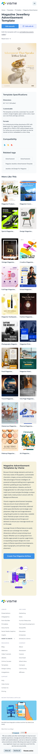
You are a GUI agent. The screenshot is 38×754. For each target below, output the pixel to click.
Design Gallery (6, 668)
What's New (23, 661)
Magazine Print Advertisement (25, 344)
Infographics (5, 617)
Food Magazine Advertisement (7, 371)
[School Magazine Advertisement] (28, 276)
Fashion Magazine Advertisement (26, 317)
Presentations (5, 613)
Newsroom (22, 650)
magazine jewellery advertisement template (19, 164)
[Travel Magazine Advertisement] (10, 385)
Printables (4, 624)
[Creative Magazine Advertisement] (28, 249)
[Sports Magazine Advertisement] (10, 218)
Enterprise (22, 635)
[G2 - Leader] (23, 732)
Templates (4, 665)
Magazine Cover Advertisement (25, 204)
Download (22, 657)
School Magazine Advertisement (25, 289)
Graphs (3, 635)
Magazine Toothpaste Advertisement (9, 317)
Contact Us (4, 687)
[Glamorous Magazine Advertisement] (10, 413)
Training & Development (27, 624)
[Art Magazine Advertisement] (28, 440)
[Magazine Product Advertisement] (10, 191)
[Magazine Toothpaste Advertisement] (10, 303)
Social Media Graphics (8, 631)
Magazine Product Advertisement (8, 204)
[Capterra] (16, 732)
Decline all (17, 750)
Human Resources (25, 620)
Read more (5, 38)
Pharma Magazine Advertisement (26, 426)
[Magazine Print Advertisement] (28, 331)
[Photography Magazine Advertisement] (10, 331)
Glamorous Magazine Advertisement (9, 426)
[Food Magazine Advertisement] (10, 358)
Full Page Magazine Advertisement (8, 289)
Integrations (5, 672)
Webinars (4, 650)
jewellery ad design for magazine (16, 168)
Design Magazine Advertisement (26, 231)
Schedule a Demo (24, 638)
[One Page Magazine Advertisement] (28, 385)
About (21, 647)
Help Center (5, 684)
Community (23, 668)
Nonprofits (22, 627)
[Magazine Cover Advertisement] (28, 191)
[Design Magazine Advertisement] (28, 218)
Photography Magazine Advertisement (10, 344)
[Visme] (9, 3)
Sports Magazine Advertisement (7, 231)
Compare (22, 665)
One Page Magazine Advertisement (27, 399)
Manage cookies (28, 750)
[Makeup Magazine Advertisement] (10, 440)
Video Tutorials (6, 654)
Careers (21, 654)
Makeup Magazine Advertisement (8, 453)
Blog (2, 647)
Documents (5, 627)
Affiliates (21, 672)
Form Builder (5, 620)
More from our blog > (7, 729)
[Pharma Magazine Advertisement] (28, 413)
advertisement (10, 159)
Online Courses (6, 661)
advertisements (25, 159)
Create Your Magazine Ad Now (19, 556)
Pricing (3, 691)
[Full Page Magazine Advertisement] (10, 276)
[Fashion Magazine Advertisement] (28, 303)
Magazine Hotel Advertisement (25, 371)
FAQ (2, 680)
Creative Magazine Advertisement (26, 262)
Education (22, 631)
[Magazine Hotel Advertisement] (28, 358)
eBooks (3, 657)
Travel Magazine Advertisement (7, 399)
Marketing (22, 613)
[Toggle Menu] (34, 3)
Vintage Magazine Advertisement (8, 262)
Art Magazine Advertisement (25, 453)
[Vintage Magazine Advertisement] (10, 249)
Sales (20, 617)
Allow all (7, 750)
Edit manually (10, 26)
